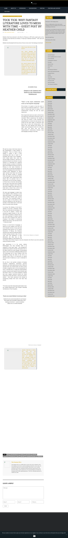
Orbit (18, 456)
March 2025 (50, 130)
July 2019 (50, 255)
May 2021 (50, 215)
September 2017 (51, 296)
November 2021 (51, 204)
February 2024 (51, 154)
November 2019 (51, 248)
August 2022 (50, 187)
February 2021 (51, 220)
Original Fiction (51, 73)
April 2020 (50, 239)
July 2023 (50, 167)
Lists (49, 67)
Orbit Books (23, 456)
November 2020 (51, 226)
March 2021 (50, 219)
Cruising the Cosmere (52, 60)
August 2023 (50, 165)
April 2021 (50, 217)
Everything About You (15, 454)
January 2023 (50, 178)
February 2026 (51, 110)
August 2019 (50, 253)
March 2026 (50, 108)
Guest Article (28, 454)
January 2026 (50, 112)
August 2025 (50, 121)
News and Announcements (53, 71)
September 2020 (51, 230)
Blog (4, 16)
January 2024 (50, 156)
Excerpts (50, 62)
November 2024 (51, 138)
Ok (34, 536)
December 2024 (51, 136)
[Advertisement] (12, 524)
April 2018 (50, 283)
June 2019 (50, 257)
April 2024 (50, 151)
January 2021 (50, 222)
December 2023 (51, 158)
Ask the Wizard (51, 54)
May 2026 (50, 105)
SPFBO (49, 75)
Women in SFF (40, 456)
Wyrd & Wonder (51, 82)
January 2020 (50, 244)
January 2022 (50, 200)
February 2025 (51, 132)
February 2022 (51, 198)
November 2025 (51, 116)
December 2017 (51, 290)
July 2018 (50, 277)
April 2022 (50, 195)
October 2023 (50, 162)
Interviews (22, 8)
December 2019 (51, 246)
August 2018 (50, 275)
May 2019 (50, 259)
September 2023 (51, 163)
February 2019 (51, 264)
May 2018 (50, 281)
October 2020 (50, 228)
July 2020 (50, 233)
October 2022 (50, 184)
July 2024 (50, 145)
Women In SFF (19, 16)
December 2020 (51, 224)
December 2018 (51, 268)
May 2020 (50, 237)
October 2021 (50, 206)
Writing (42, 8)
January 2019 (50, 266)
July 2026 (50, 101)
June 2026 (50, 103)
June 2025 (50, 125)
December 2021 (51, 202)
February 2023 (51, 176)
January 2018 (50, 288)
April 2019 (50, 261)
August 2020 (50, 231)
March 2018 (50, 285)
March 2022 (50, 197)
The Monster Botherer (52, 69)
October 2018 (50, 272)
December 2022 (51, 180)
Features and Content (54, 8)
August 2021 (50, 209)
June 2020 (50, 235)
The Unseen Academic (52, 84)
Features (8, 16)
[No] (66, 534)
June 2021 (50, 213)
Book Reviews (33, 8)
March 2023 (50, 174)
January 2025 (50, 134)
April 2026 (50, 107)
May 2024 (50, 149)
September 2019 (51, 252)
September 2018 (51, 274)
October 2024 (50, 140)
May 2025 (50, 127)
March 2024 (50, 152)
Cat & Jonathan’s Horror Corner (54, 56)
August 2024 (50, 143)
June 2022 (50, 191)
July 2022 (50, 189)
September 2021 (51, 208)
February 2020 (51, 242)
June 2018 (50, 279)
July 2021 (50, 211)
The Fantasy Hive (9, 32)
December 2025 (51, 114)
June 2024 (50, 147)
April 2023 (50, 173)
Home (5, 8)
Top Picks (7, 11)
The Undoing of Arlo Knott (31, 456)
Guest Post (34, 454)
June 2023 (50, 169)
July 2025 (50, 123)
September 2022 (51, 185)
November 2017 (51, 292)
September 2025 (51, 119)
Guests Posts (13, 16)
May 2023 (50, 171)
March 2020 (50, 241)
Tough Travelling (51, 78)
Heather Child (12, 456)
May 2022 (50, 193)
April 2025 (50, 129)
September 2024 (51, 141)
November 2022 (51, 182)
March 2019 (50, 263)
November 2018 (51, 270)
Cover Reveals (51, 58)
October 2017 (50, 294)
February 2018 (51, 286)
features (22, 454)
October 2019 (50, 250)
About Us (13, 8)
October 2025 (50, 118)
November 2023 (51, 160)
